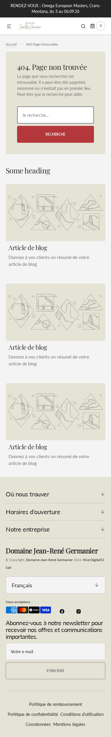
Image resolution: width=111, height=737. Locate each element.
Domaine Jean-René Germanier (49, 560)
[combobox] (55, 115)
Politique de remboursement (55, 704)
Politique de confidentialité (33, 714)
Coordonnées (38, 724)
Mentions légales (69, 724)
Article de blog (28, 247)
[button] (9, 26)
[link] (55, 212)
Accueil (11, 44)
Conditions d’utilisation (82, 714)
